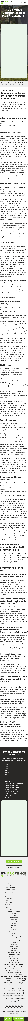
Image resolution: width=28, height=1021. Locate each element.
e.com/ (22, 193)
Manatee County (14, 940)
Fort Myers (19, 975)
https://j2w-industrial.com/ (16, 250)
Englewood (14, 918)
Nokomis (14, 920)
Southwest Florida (10, 893)
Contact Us (8, 902)
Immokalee (9, 970)
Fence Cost (8, 909)
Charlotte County (21, 83)
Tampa (8, 979)
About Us (7, 900)
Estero (19, 970)
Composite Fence (10, 891)
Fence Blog (8, 899)
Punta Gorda (14, 960)
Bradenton (14, 944)
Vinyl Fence (8, 885)
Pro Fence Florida (7, 83)
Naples (9, 966)
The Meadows (14, 932)
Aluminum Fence (10, 889)
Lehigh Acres (19, 973)
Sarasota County (14, 911)
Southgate (14, 938)
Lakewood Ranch (14, 952)
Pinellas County (21, 977)
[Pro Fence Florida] (8, 2)
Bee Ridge (14, 913)
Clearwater (21, 981)
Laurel (14, 916)
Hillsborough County (8, 977)
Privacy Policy (18, 1011)
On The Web (8, 908)
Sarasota (14, 928)
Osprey (14, 924)
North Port (14, 922)
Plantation (14, 926)
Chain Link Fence (10, 887)
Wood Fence (8, 884)
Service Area (9, 906)
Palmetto (14, 948)
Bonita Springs (19, 966)
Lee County (19, 964)
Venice (14, 934)
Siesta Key (14, 930)
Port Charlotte (14, 956)
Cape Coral (19, 968)
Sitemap (7, 904)
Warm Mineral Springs (14, 936)
